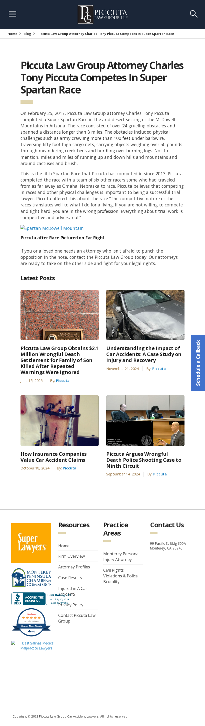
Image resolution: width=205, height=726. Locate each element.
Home (12, 33)
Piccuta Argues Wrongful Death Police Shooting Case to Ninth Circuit (143, 460)
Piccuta (63, 380)
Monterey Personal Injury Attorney (121, 556)
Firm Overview (71, 556)
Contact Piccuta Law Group (77, 618)
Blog (27, 33)
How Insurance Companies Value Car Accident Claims (53, 457)
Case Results (70, 577)
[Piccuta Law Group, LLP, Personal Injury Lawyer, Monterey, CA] (42, 598)
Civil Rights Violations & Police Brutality (120, 575)
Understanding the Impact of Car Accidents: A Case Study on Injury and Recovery (144, 354)
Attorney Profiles (74, 567)
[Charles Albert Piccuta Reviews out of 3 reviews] (31, 636)
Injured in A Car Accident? (72, 591)
